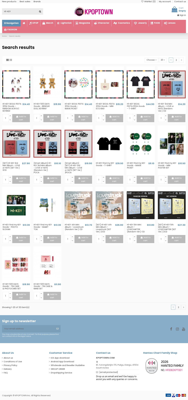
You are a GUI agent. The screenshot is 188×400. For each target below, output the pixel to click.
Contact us (180, 1)
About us (8, 357)
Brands (37, 1)
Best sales (25, 1)
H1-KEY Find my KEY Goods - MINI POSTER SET (167, 165)
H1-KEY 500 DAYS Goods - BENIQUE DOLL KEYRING (42, 106)
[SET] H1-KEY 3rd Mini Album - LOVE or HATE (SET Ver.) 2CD (11, 166)
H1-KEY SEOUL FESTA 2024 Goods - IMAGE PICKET (74, 106)
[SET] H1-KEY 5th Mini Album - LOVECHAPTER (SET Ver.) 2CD (167, 228)
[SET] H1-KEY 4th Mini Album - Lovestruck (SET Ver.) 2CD (104, 228)
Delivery (8, 368)
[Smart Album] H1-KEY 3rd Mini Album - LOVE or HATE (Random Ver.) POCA (43, 168)
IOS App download (60, 357)
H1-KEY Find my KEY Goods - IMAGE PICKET (136, 165)
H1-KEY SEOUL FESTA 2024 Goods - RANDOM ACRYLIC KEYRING (12, 107)
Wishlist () (150, 1)
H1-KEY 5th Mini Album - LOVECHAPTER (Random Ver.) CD (136, 228)
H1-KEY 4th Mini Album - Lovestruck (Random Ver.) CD (74, 227)
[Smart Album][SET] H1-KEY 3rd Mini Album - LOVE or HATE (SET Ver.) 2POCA (73, 168)
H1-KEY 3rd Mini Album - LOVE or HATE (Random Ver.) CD (166, 107)
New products (9, 1)
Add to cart (22, 118)
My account (165, 1)
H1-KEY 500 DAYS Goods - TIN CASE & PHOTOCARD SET (12, 286)
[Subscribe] (57, 328)
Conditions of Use (13, 361)
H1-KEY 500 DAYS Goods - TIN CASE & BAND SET (43, 286)
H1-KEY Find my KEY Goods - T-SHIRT (105, 164)
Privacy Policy (10, 365)
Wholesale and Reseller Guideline (68, 365)
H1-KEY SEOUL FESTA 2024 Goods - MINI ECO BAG (105, 106)
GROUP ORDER (58, 368)
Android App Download (62, 361)
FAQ (6, 372)
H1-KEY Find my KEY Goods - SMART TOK (43, 227)
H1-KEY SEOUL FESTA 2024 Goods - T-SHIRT (136, 106)
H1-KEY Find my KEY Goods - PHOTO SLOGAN (12, 227)
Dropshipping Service (61, 372)
